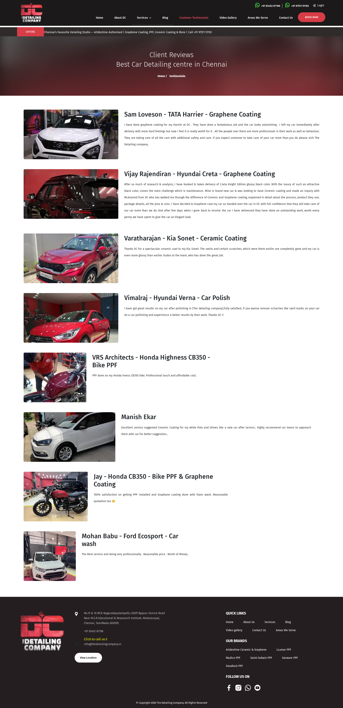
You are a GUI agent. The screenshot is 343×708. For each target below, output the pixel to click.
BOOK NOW (311, 17)
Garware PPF (290, 658)
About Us (249, 622)
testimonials (177, 76)
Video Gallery (228, 17)
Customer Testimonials (193, 17)
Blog (165, 17)
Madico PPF (233, 658)
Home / (163, 76)
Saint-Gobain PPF (261, 658)
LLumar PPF (284, 649)
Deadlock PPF (234, 666)
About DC (120, 17)
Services (143, 17)
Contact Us (286, 17)
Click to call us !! (95, 639)
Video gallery (234, 630)
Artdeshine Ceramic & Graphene (246, 649)
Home (99, 17)
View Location (88, 657)
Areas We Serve (258, 17)
